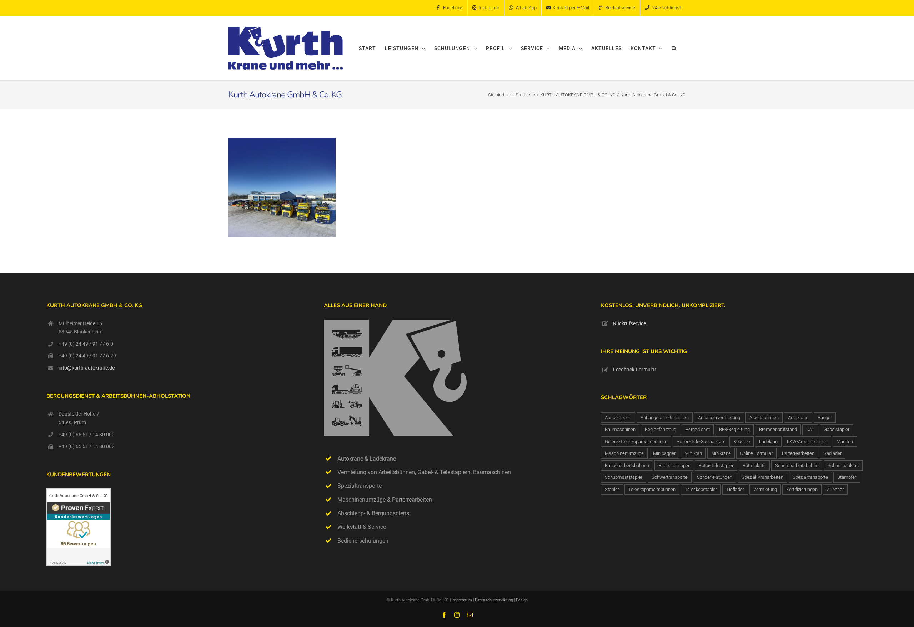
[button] (674, 48)
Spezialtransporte (810, 477)
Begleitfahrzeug (660, 429)
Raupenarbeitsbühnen (627, 465)
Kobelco (741, 441)
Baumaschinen (620, 429)
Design (522, 600)
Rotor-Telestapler (716, 465)
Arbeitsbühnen (764, 417)
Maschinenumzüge (624, 453)
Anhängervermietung (719, 417)
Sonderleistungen (714, 477)
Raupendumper (673, 465)
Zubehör (835, 489)
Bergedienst (698, 429)
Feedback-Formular (634, 369)
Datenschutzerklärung (494, 600)
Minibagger (664, 453)
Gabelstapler (836, 429)
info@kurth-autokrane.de (87, 368)
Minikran (693, 453)
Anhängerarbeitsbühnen (665, 417)
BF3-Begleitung (734, 429)
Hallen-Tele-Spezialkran (700, 441)
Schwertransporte (670, 477)
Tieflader (735, 489)
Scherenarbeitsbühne (796, 465)
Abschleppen (618, 417)
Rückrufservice (629, 323)
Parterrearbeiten (798, 453)
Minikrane (721, 453)
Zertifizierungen (802, 489)
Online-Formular (756, 453)
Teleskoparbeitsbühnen (652, 489)
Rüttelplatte (754, 465)
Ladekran (768, 441)
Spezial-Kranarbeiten (762, 477)
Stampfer (846, 477)
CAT (810, 429)
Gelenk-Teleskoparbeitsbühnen (636, 441)
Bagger (825, 417)
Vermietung (765, 489)
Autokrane (798, 417)
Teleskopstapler (701, 489)
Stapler (612, 489)
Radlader (833, 453)
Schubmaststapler (623, 477)
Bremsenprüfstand (778, 429)
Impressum (462, 600)
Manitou (845, 441)
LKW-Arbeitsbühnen (807, 441)
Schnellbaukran (843, 465)
